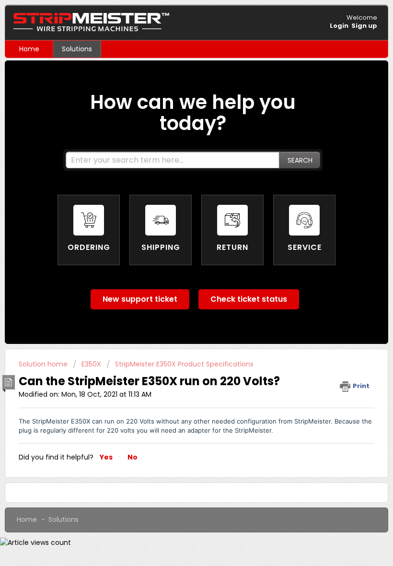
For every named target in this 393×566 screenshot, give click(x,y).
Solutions (77, 49)
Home (29, 49)
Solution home (44, 364)
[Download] (178, 277)
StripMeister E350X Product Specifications (184, 364)
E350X (91, 364)
